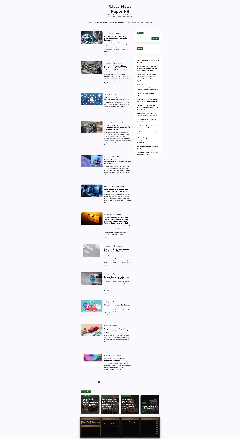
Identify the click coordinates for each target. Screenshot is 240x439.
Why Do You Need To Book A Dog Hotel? (109, 432)
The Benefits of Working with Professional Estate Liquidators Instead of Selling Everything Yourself (147, 87)
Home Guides (144, 427)
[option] (90, 404)
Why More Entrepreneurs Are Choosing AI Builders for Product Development (116, 38)
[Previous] (155, 392)
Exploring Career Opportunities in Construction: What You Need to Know (129, 430)
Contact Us (98, 22)
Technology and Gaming (144, 22)
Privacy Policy (84, 432)
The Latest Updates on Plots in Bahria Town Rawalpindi (129, 433)
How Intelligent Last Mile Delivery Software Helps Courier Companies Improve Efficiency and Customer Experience (110, 427)
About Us (83, 428)
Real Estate (107, 396)
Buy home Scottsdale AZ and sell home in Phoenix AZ (130, 427)
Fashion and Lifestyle (149, 399)
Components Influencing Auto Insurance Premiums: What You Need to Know (117, 331)
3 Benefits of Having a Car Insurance (117, 305)
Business (105, 22)
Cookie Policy (84, 436)
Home (90, 22)
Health (143, 425)
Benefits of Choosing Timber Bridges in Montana (110, 421)
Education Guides (144, 433)
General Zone (131, 22)
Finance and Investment (117, 22)
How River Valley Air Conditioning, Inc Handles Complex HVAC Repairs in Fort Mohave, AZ (117, 127)
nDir (83, 411)
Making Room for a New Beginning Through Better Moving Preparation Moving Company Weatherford (147, 68)
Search (140, 33)
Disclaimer (83, 434)
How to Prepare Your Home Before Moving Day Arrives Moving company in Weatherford (147, 107)
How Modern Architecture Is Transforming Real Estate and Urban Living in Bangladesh (129, 424)
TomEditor (144, 411)
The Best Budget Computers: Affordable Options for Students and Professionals (117, 161)
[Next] (158, 392)
